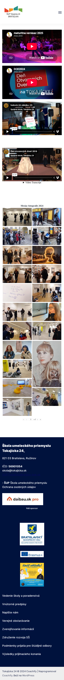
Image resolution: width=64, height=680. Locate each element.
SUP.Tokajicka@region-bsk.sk (21, 474)
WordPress (28, 675)
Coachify (7, 675)
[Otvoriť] (60, 12)
